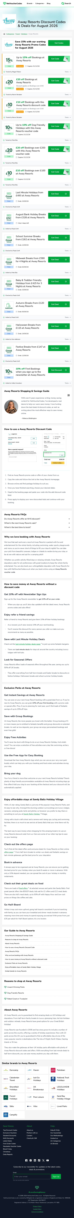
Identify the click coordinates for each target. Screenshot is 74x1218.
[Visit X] (43, 1160)
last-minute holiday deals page (28, 644)
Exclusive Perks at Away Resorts (16, 963)
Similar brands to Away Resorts (15, 971)
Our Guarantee (55, 1133)
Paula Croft (16, 207)
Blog (48, 3)
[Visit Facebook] (26, 1160)
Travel (17, 34)
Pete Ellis (15, 140)
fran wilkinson (16, 339)
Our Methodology (56, 1136)
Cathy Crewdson (17, 383)
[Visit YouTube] (47, 1160)
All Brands (54, 1144)
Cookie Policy (37, 1209)
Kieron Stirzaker (17, 95)
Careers (29, 1136)
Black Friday (7, 1149)
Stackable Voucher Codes (12, 1146)
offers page (8, 852)
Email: (15, 1172)
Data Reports (8, 1154)
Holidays (24, 34)
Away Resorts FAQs (12, 951)
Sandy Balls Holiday (32, 814)
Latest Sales (7, 1141)
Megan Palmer (16, 72)
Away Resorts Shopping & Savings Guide (19, 936)
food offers (23, 888)
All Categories (55, 1141)
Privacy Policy (37, 1206)
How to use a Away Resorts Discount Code (20, 947)
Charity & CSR (32, 1138)
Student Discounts (9, 1136)
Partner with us (32, 1133)
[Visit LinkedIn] (35, 1160)
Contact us (54, 1138)
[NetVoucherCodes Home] (11, 3)
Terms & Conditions (37, 1212)
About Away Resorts (12, 943)
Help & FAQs (55, 1130)
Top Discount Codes (10, 1130)
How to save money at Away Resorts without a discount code (26, 959)
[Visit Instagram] (30, 1160)
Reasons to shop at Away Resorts (16, 940)
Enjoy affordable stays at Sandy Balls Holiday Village (23, 967)
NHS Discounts (8, 1138)
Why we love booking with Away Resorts (19, 955)
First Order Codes (9, 1144)
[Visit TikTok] (39, 1160)
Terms (67, 72)
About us (30, 1130)
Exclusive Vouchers (10, 1133)
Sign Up (56, 1176)
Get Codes (59, 43)
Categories (10, 34)
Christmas (6, 1152)
